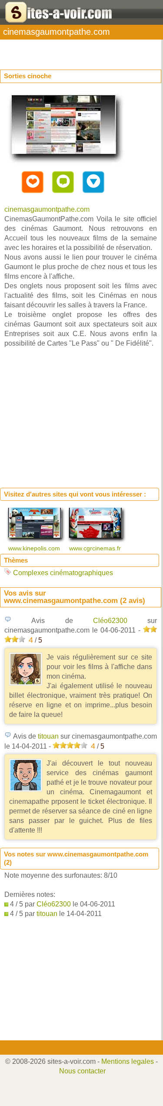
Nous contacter (82, 1071)
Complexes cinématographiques (63, 572)
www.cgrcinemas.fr (96, 548)
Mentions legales (127, 1061)
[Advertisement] (69, 50)
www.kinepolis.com (35, 548)
